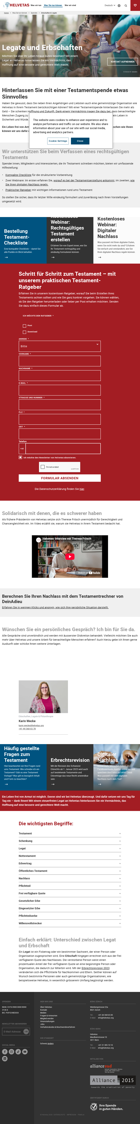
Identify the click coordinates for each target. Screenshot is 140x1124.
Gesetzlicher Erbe (29, 901)
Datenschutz (59, 1115)
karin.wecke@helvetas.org (31, 725)
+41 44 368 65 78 (27, 728)
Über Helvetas (46, 1007)
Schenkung (25, 841)
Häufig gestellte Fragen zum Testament (21, 754)
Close (80, 141)
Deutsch (109, 5)
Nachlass (24, 878)
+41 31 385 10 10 (105, 1045)
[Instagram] (11, 1052)
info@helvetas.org (106, 1017)
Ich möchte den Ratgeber (37, 315)
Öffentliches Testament (33, 871)
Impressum (71, 1115)
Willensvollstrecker (30, 923)
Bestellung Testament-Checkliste (16, 237)
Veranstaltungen (47, 1021)
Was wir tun (36, 5)
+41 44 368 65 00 (105, 1015)
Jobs (42, 1024)
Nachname (24, 368)
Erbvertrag (25, 863)
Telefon (23, 441)
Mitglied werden (47, 1018)
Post (30, 325)
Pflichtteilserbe (28, 916)
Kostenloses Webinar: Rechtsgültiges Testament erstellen (67, 228)
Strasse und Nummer (31, 397)
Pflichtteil (24, 886)
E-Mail (22, 383)
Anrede (23, 339)
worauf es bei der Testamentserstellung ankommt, (84, 180)
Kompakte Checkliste (18, 175)
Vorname (24, 354)
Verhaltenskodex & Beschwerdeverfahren (57, 1027)
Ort (21, 426)
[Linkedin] (5, 1059)
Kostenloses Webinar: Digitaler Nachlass (111, 227)
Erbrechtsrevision (70, 760)
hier (82, 489)
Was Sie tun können (53, 5)
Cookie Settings (58, 141)
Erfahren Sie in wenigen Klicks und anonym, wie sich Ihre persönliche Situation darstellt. (55, 607)
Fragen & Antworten (48, 1015)
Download (32, 331)
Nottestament (27, 856)
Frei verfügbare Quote (32, 893)
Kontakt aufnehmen (122, 61)
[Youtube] (25, 1052)
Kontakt (43, 1010)
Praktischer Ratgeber (18, 190)
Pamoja (81, 1115)
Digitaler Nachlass (107, 757)
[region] (71, 130)
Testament (25, 833)
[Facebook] (5, 1052)
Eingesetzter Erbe (29, 908)
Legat (22, 848)
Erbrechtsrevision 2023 (96, 968)
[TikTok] (18, 1052)
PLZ (21, 412)
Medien (43, 1012)
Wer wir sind (70, 5)
